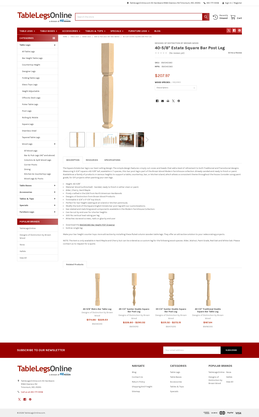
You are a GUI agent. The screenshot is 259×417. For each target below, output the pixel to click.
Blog (157, 31)
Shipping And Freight (142, 386)
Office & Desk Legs (31, 97)
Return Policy (138, 382)
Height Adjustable (30, 91)
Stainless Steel (29, 130)
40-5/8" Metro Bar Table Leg (97, 309)
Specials (115, 31)
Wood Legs (27, 144)
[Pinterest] (239, 30)
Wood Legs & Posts (33, 178)
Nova (22, 244)
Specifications (112, 160)
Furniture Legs (137, 31)
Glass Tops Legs (30, 84)
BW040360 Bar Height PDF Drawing (97, 225)
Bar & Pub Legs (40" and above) (39, 155)
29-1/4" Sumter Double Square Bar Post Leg (134, 310)
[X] (228, 30)
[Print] (168, 101)
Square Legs (28, 124)
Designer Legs (29, 71)
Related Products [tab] (74, 264)
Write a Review (235, 52)
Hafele (23, 251)
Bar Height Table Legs (32, 58)
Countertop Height (31, 64)
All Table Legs (28, 51)
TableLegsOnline (28, 228)
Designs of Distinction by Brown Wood (35, 236)
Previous (66, 139)
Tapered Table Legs (31, 137)
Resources (92, 160)
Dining (27, 169)
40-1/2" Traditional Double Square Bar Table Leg (208, 310)
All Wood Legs (30, 150)
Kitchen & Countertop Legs (37, 174)
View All (23, 258)
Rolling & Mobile (30, 117)
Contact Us (137, 377)
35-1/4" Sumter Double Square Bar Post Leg (171, 310)
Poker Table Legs (30, 104)
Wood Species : (168, 82)
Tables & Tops (94, 31)
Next (147, 139)
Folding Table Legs (31, 78)
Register (238, 3)
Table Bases (47, 31)
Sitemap (136, 391)
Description (72, 160)
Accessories (70, 31)
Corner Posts (30, 164)
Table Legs (26, 31)
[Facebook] (234, 30)
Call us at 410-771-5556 (32, 392)
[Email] (162, 101)
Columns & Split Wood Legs (37, 160)
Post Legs (27, 111)
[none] (106, 85)
